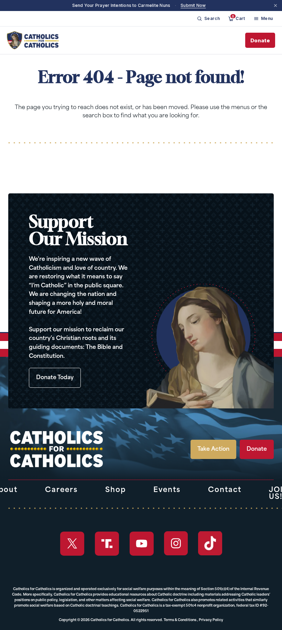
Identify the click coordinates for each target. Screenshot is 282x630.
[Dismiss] (275, 5)
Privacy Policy (211, 620)
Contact (224, 490)
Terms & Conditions (180, 620)
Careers (61, 490)
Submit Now (193, 5)
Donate (260, 40)
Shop (115, 490)
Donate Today (55, 378)
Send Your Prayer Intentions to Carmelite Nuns (121, 5)
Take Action (213, 449)
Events (167, 490)
